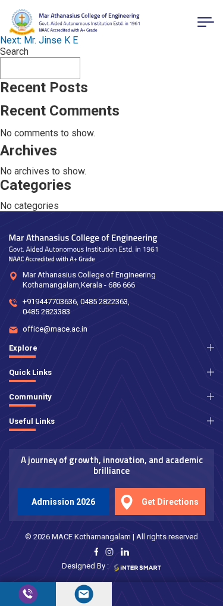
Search (14, 51)
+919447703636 (50, 301)
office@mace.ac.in (55, 328)
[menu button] (205, 22)
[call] (28, 594)
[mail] (84, 594)
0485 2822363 (104, 301)
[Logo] (74, 22)
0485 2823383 (46, 311)
